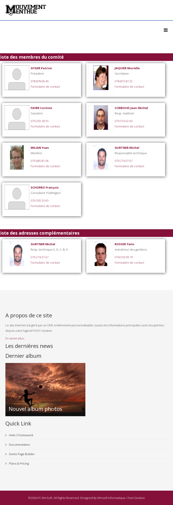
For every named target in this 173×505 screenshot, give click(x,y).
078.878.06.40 (39, 81)
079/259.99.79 (124, 257)
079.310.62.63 (123, 121)
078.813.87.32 (123, 81)
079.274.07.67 (123, 161)
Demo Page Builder (21, 454)
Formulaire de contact (45, 87)
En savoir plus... (15, 338)
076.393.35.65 (39, 200)
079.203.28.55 (39, 121)
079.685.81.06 (39, 161)
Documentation (19, 445)
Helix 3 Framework (20, 435)
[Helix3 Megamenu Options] (166, 30)
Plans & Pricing (18, 463)
